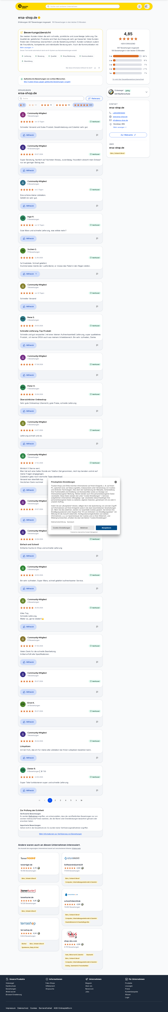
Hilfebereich (50, 986)
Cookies (33, 1008)
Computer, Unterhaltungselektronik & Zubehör (81, 882)
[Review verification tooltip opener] (39, 17)
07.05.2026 (39, 646)
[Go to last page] (81, 800)
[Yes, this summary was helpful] (95, 68)
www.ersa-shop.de (120, 117)
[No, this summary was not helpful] (99, 68)
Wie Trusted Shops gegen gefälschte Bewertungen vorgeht (47, 82)
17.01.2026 (39, 463)
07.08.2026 (39, 364)
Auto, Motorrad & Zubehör (74, 955)
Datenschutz (22, 1008)
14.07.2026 (39, 430)
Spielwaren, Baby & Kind (30, 947)
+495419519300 (119, 113)
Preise (127, 989)
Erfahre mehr (76, 848)
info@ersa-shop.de (120, 120)
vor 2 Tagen (39, 190)
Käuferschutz (11, 986)
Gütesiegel (10, 983)
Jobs (87, 992)
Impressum (11, 1008)
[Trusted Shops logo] (23, 6)
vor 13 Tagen (39, 122)
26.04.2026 (39, 741)
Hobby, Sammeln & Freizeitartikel (76, 966)
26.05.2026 (39, 608)
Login (127, 997)
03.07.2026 (39, 154)
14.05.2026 (39, 777)
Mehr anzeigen (118, 127)
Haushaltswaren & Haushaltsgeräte (77, 922)
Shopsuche (50, 989)
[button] (139, 6)
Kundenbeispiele (131, 992)
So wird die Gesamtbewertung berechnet (128, 79)
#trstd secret (10, 992)
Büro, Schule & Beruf (117, 153)
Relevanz (96, 98)
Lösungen (129, 986)
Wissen (128, 995)
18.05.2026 (39, 575)
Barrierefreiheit (45, 1008)
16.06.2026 (39, 539)
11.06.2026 (39, 258)
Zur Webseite (127, 135)
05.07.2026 (39, 681)
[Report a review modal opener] (97, 135)
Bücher (24, 944)
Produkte (128, 983)
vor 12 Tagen (39, 225)
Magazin (88, 983)
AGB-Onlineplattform (63, 1008)
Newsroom (89, 989)
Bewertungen (11, 989)
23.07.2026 (39, 509)
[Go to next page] (76, 800)
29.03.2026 (39, 326)
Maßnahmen (33, 816)
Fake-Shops (50, 983)
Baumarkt (90, 955)
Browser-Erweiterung (14, 995)
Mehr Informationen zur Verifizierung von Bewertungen (60, 834)
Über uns (88, 986)
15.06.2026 (39, 394)
